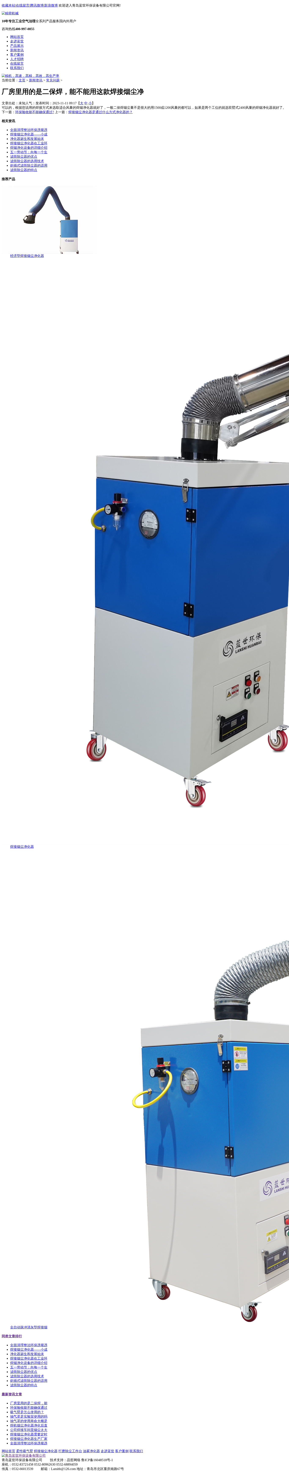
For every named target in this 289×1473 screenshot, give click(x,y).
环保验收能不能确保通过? (34, 112)
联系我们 (17, 68)
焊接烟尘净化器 (22, 846)
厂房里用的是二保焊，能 (28, 1403)
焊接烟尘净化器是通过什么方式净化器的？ (100, 112)
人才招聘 (17, 59)
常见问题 (53, 80)
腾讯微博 (37, 5)
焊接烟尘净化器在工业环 (28, 143)
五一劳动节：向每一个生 (28, 152)
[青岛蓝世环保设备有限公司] (24, 1455)
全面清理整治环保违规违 (28, 130)
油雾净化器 (91, 1451)
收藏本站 (8, 5)
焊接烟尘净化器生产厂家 (28, 1439)
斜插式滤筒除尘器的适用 (28, 165)
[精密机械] (10, 13)
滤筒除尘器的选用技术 (27, 161)
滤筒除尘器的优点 (23, 156)
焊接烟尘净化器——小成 (28, 134)
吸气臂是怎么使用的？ (27, 1412)
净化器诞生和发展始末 (27, 139)
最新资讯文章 (12, 1394)
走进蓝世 (17, 41)
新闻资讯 (17, 50)
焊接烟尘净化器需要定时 (28, 1434)
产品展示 (17, 45)
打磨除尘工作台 (70, 1451)
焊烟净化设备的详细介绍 (28, 147)
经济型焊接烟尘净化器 (27, 256)
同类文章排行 (12, 1336)
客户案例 (17, 54)
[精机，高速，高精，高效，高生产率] (30, 76)
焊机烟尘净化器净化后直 (28, 1425)
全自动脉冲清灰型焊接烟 (28, 1327)
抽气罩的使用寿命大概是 (28, 1421)
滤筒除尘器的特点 (23, 170)
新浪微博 (51, 5)
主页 (22, 80)
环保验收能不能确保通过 (28, 1407)
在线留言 (22, 5)
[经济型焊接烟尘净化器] (49, 252)
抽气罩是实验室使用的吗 (28, 1416)
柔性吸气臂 (24, 1451)
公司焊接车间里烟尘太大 (28, 1430)
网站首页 (17, 37)
